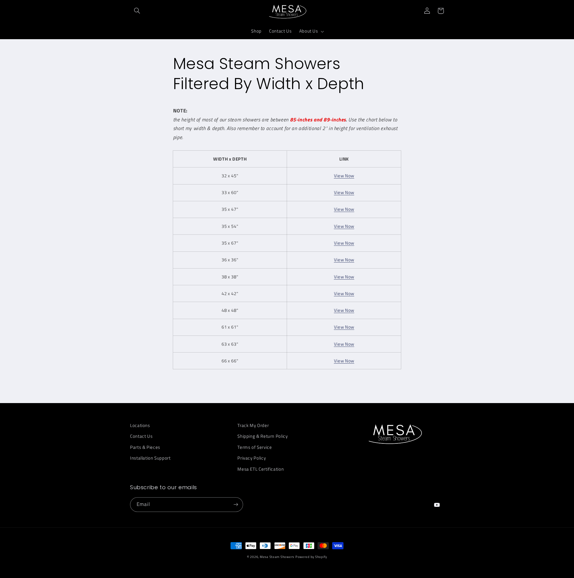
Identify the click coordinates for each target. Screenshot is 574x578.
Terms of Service (254, 447)
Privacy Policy (251, 458)
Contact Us (141, 436)
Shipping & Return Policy (262, 436)
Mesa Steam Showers (277, 556)
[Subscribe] (236, 504)
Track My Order (253, 425)
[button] (137, 11)
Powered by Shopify (311, 556)
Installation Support (150, 458)
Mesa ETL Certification (260, 469)
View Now (344, 175)
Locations (140, 425)
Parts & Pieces (145, 447)
